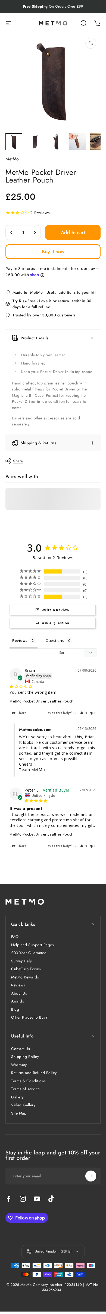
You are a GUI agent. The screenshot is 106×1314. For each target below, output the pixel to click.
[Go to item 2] (35, 141)
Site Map (18, 1113)
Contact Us (20, 1049)
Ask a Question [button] (55, 623)
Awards (17, 1001)
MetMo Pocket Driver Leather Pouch (41, 701)
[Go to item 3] (56, 141)
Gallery (17, 1097)
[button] (83, 713)
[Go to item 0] (13, 141)
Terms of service (25, 1089)
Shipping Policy (25, 1056)
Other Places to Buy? (29, 1017)
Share (18, 461)
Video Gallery (23, 1105)
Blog (15, 1009)
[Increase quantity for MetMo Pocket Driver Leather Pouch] (34, 232)
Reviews (18, 985)
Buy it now (53, 251)
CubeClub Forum (26, 969)
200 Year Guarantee (28, 953)
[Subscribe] (90, 1176)
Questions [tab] (55, 640)
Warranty (19, 1065)
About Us (19, 993)
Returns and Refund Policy (34, 1073)
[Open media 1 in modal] (90, 43)
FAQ (15, 936)
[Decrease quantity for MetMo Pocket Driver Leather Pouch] (11, 232)
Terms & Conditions (28, 1081)
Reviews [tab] (19, 640)
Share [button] (21, 713)
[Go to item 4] (77, 141)
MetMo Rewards (25, 977)
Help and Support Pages (32, 945)
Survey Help (21, 961)
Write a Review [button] (56, 609)
